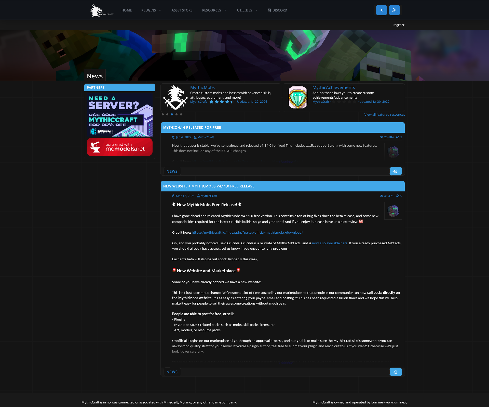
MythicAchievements (334, 87)
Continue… (287, 162)
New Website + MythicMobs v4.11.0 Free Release (208, 186)
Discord (280, 10)
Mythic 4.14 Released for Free (192, 127)
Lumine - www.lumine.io (389, 402)
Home (126, 10)
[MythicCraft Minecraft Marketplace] (102, 10)
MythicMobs (202, 87)
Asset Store (182, 10)
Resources (211, 10)
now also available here (329, 243)
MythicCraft (205, 137)
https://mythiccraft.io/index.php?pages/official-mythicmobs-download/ (247, 233)
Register (398, 25)
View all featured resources (384, 114)
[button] (152, 10)
